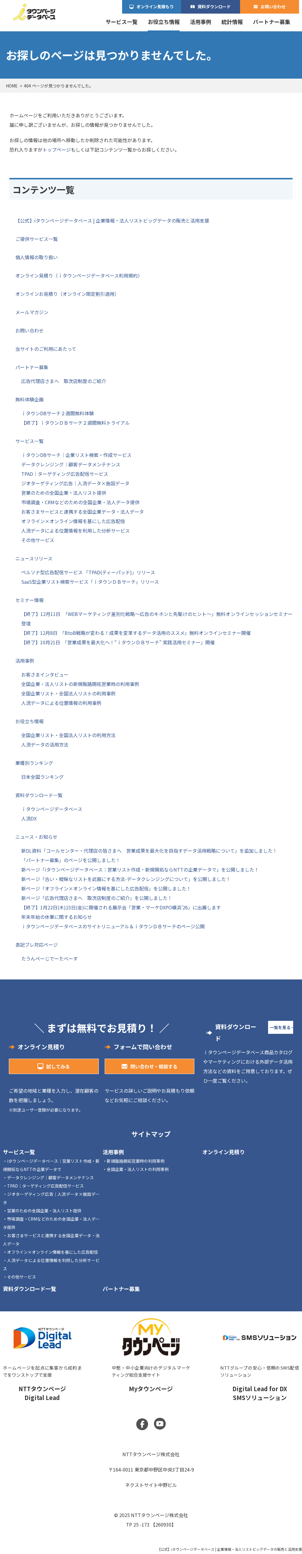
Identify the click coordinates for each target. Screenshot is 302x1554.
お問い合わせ (273, 6)
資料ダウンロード (214, 6)
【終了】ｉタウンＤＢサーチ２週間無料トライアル (75, 422)
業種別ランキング (34, 762)
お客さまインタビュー (44, 674)
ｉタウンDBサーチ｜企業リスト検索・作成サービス (76, 454)
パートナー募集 (271, 21)
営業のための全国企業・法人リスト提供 (63, 492)
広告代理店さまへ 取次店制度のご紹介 (63, 381)
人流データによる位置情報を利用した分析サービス (75, 530)
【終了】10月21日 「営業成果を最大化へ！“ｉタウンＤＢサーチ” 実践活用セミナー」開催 (118, 642)
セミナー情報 (29, 600)
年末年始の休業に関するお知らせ (56, 916)
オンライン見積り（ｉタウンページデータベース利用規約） (78, 275)
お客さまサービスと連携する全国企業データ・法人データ (82, 511)
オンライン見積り (223, 1152)
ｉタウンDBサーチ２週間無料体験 (57, 413)
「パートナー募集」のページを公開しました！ (70, 860)
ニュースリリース (33, 558)
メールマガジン (31, 312)
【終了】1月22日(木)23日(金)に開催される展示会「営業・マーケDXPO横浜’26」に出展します (121, 907)
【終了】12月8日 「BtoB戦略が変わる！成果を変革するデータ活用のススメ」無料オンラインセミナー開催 (136, 632)
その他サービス (37, 540)
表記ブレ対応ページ (36, 944)
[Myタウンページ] (151, 1362)
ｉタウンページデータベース (51, 808)
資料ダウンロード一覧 (39, 795)
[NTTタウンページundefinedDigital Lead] (42, 1362)
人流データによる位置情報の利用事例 (61, 702)
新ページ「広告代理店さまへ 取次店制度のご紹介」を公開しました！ (96, 897)
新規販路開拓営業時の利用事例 (136, 1161)
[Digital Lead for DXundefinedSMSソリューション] (259, 1362)
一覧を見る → (281, 1027)
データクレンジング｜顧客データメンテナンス (70, 464)
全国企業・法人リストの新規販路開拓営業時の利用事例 (80, 683)
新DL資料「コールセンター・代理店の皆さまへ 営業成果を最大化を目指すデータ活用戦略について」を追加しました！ (149, 850)
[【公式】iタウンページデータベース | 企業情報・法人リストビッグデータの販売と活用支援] (34, 12)
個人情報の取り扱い (36, 257)
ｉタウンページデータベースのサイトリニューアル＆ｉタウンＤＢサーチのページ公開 (113, 926)
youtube (160, 1424)
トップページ (56, 149)
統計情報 (232, 21)
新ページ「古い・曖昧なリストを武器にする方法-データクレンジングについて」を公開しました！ (126, 879)
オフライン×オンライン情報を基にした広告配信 (73, 521)
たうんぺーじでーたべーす (49, 958)
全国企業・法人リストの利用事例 (138, 1169)
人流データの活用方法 (44, 744)
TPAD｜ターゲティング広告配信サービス (64, 473)
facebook (142, 1424)
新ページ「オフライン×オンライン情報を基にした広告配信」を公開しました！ (106, 888)
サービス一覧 (121, 21)
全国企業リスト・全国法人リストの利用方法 (68, 735)
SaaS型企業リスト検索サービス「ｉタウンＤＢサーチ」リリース (90, 581)
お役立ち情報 (164, 21)
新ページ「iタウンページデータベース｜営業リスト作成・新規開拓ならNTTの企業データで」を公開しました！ (140, 869)
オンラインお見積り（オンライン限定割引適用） (67, 293)
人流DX (29, 818)
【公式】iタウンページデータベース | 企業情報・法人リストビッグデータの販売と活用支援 (112, 220)
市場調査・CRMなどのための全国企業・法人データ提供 (80, 502)
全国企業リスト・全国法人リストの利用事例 (68, 693)
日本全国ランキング (42, 776)
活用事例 (200, 21)
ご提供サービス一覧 (36, 238)
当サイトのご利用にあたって (45, 348)
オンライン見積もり (155, 6)
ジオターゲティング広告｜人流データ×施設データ (75, 483)
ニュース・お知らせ (36, 836)
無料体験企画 (29, 399)
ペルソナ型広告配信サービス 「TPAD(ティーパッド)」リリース (88, 572)
